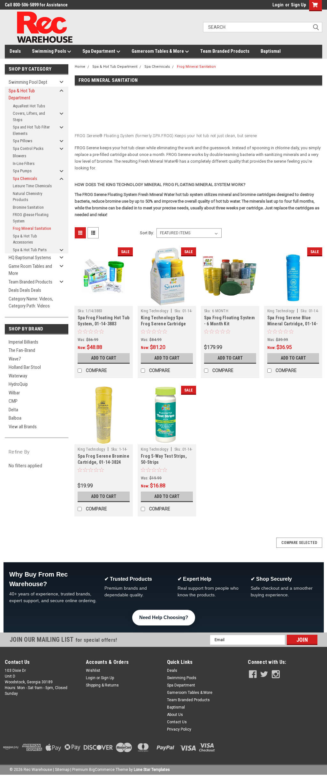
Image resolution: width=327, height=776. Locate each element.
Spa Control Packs (28, 148)
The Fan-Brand (22, 350)
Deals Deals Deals (25, 290)
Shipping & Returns (102, 685)
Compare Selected (299, 542)
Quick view (103, 301)
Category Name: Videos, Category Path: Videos (31, 302)
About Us (175, 714)
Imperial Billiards (23, 342)
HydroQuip (18, 384)
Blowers (19, 155)
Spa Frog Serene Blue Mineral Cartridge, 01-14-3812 (292, 323)
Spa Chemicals (25, 178)
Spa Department (99, 51)
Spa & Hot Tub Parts (30, 249)
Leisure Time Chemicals (32, 185)
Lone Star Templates (152, 769)
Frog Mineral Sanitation (32, 228)
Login (278, 4)
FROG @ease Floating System (31, 217)
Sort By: (147, 232)
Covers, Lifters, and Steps (29, 116)
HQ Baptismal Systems (30, 257)
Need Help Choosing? (163, 617)
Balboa (15, 418)
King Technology (154, 311)
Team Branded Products (224, 51)
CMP (13, 401)
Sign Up (298, 4)
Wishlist (93, 670)
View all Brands (23, 427)
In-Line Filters (23, 163)
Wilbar (14, 393)
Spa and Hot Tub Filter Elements (31, 130)
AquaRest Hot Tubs (29, 106)
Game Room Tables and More (30, 269)
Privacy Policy (179, 729)
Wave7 (15, 359)
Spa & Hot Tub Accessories (25, 239)
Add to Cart (103, 358)
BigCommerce (102, 769)
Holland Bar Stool (25, 367)
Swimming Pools (49, 51)
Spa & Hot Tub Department (22, 94)
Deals (15, 51)
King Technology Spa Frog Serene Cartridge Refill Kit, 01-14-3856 (163, 323)
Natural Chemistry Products (27, 196)
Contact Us (177, 722)
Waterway (18, 376)
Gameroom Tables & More (158, 51)
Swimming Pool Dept (28, 82)
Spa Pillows (22, 140)
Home (80, 67)
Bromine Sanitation (28, 207)
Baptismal (271, 51)
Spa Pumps (22, 170)
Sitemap (62, 769)
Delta (13, 410)
